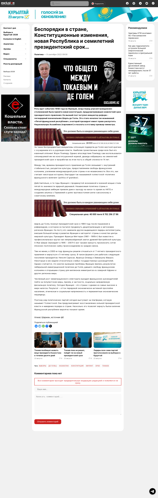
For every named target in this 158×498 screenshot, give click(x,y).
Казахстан (64, 366)
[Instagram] (133, 4)
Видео (6, 54)
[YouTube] (146, 4)
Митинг (89, 366)
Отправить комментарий (47, 422)
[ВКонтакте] (36, 326)
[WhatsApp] (43, 326)
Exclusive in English (12, 39)
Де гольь (53, 366)
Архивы (7, 49)
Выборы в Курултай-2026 (10, 33)
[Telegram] (140, 4)
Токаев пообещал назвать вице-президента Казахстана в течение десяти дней (47, 353)
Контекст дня (9, 28)
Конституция (77, 366)
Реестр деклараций (12, 64)
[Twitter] (50, 326)
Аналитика (8, 44)
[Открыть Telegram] (152, 491)
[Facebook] (127, 4)
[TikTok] (153, 4)
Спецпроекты (10, 59)
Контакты (7, 80)
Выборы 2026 (9, 71)
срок (98, 366)
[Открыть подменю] (25, 44)
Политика (38, 54)
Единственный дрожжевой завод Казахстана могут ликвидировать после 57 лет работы (139, 68)
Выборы (42, 366)
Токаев (105, 366)
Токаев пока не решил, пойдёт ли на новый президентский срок (74, 353)
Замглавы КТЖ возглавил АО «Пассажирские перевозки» (139, 35)
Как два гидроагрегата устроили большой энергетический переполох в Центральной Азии (140, 51)
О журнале (7, 83)
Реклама (6, 76)
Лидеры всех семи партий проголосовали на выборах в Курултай (107, 353)
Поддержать (99, 4)
